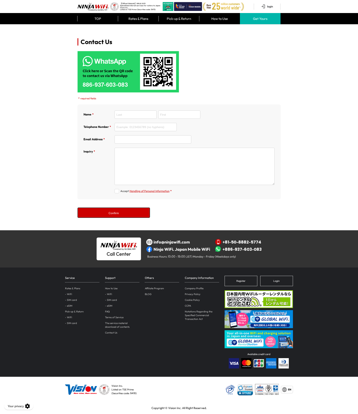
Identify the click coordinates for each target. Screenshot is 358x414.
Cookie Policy (192, 299)
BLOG (148, 294)
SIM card (72, 299)
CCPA (188, 305)
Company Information (199, 278)
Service (70, 278)
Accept (146, 191)
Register (241, 280)
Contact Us (111, 332)
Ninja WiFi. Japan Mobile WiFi (182, 249)
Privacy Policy (192, 294)
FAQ (107, 311)
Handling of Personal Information (149, 191)
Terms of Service (114, 317)
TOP (97, 19)
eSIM (69, 305)
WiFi (69, 294)
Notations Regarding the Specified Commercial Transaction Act (198, 315)
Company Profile (194, 288)
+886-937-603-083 (242, 249)
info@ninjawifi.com (172, 242)
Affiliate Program (154, 288)
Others (149, 278)
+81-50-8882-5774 (242, 242)
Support (110, 278)
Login (276, 280)
